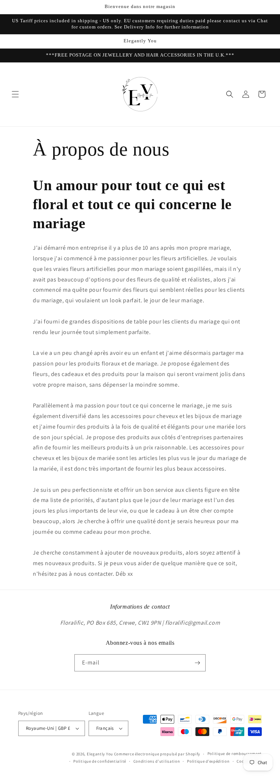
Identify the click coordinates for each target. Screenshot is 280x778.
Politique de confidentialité (99, 761)
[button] (15, 94)
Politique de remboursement (234, 753)
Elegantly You (100, 753)
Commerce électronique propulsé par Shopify (157, 753)
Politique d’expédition (208, 761)
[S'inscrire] (197, 662)
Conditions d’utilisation (156, 761)
